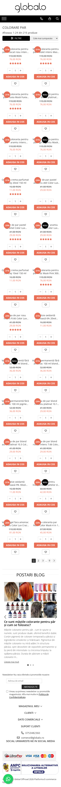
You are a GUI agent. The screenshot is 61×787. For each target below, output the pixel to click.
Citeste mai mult (11, 661)
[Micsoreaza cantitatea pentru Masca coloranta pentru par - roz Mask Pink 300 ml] (40, 291)
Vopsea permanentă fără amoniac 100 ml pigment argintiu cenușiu (15, 402)
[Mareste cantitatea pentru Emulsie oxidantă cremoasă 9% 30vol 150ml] (20, 498)
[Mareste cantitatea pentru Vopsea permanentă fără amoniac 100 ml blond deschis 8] (51, 377)
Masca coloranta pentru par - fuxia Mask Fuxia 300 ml (15, 96)
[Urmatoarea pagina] (54, 561)
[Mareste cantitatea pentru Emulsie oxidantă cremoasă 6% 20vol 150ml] (51, 337)
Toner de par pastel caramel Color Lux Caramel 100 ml (15, 226)
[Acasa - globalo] (30, 7)
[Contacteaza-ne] (41, 18)
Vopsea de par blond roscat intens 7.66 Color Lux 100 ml (46, 443)
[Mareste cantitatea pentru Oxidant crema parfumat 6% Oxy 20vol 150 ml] (20, 201)
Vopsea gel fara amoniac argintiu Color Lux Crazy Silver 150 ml (15, 524)
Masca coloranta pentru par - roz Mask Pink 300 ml (46, 272)
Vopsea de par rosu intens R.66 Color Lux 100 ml (15, 317)
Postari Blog (30, 575)
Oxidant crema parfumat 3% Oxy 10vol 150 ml (15, 272)
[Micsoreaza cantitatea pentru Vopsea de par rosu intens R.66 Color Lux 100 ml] (9, 337)
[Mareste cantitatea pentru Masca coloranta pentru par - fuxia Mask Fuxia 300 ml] (20, 115)
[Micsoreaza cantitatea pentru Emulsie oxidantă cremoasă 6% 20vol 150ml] (40, 337)
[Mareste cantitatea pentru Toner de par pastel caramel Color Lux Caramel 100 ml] (20, 246)
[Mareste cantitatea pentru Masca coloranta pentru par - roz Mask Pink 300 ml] (51, 291)
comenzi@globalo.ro (32, 737)
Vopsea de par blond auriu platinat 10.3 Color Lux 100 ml (15, 443)
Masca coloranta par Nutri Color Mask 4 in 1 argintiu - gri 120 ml (45, 524)
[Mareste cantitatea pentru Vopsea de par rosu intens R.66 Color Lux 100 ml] (20, 337)
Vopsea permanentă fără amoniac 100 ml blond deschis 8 (45, 362)
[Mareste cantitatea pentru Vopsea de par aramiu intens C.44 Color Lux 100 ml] (51, 246)
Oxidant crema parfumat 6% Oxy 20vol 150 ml (15, 181)
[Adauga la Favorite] (15, 83)
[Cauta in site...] (57, 18)
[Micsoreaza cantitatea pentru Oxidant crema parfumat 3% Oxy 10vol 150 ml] (9, 291)
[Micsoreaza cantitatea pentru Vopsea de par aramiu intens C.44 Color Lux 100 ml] (40, 246)
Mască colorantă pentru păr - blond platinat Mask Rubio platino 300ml (46, 96)
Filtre (17, 38)
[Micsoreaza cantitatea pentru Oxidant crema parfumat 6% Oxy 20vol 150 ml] (9, 201)
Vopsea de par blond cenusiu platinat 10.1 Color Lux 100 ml (45, 402)
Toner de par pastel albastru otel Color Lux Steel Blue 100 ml (46, 181)
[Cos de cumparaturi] (49, 18)
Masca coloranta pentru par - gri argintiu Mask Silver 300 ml (46, 141)
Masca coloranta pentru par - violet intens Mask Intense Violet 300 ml (46, 50)
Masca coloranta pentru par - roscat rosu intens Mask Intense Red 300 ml (15, 50)
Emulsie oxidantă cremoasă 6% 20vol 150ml (45, 317)
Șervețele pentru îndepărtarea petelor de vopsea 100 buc (46, 483)
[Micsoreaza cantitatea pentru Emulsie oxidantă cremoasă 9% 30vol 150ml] (9, 498)
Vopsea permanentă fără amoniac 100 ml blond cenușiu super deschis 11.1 (15, 362)
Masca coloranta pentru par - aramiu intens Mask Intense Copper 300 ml (15, 141)
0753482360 (32, 733)
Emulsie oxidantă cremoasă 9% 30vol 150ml (15, 483)
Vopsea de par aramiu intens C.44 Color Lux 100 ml (46, 226)
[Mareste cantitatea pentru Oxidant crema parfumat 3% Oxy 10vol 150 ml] (20, 291)
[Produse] (4, 19)
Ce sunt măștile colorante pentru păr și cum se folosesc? (29, 623)
